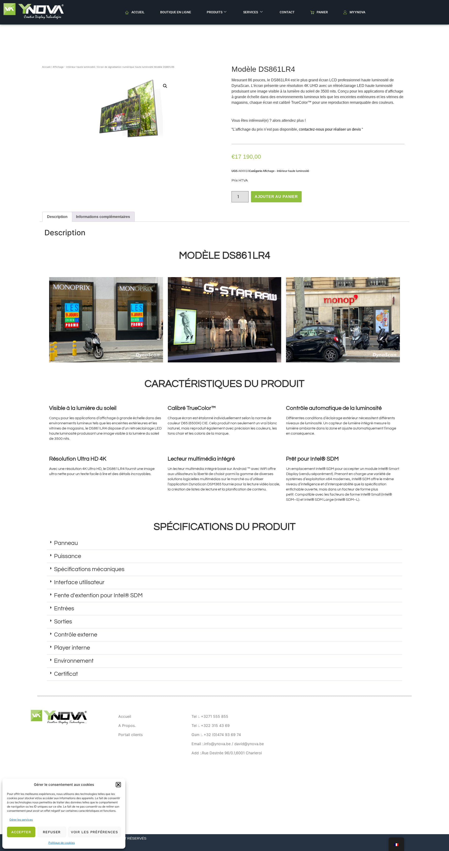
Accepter (21, 832)
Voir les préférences (94, 832)
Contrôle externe (75, 635)
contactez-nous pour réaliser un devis (330, 129)
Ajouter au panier (276, 197)
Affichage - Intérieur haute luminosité (74, 66)
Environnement (74, 661)
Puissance (67, 556)
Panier (322, 12)
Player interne (72, 648)
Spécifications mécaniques (89, 569)
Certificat (66, 674)
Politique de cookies (61, 842)
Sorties (63, 622)
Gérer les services (21, 819)
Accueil (138, 12)
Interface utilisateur (79, 582)
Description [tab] (57, 217)
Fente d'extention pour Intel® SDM (98, 595)
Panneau (66, 543)
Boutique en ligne (175, 12)
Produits (214, 12)
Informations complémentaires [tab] (103, 217)
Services (251, 12)
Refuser (52, 832)
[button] (118, 784)
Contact (287, 12)
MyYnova (357, 12)
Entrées (64, 608)
